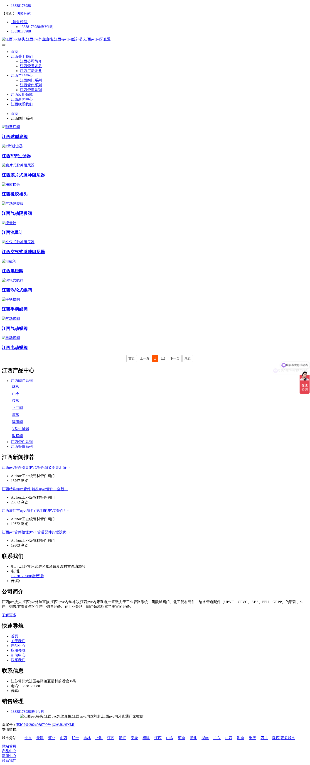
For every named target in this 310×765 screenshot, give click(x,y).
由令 (15, 394)
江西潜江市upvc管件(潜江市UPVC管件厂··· (36, 510)
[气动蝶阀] (11, 319)
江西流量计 (12, 232)
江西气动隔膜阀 (17, 213)
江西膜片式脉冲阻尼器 (23, 175)
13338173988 (21, 5)
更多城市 (287, 738)
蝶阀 (15, 401)
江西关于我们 (22, 56)
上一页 (144, 358)
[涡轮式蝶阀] (13, 280)
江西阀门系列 (31, 80)
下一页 (175, 358)
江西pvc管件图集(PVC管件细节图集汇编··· (36, 467)
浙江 (122, 738)
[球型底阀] (11, 127)
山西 (63, 738)
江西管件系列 (31, 85)
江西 (158, 738)
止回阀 (17, 408)
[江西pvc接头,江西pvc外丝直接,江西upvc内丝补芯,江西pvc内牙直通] (56, 39)
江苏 (110, 738)
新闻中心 (18, 655)
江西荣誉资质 (31, 66)
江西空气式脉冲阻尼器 (23, 251)
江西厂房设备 (31, 71)
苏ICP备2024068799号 (33, 725)
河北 (51, 738)
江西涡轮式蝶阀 (17, 290)
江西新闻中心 (22, 99)
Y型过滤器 (20, 429)
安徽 (134, 738)
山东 (169, 738)
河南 (181, 738)
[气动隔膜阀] (13, 203)
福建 (146, 738)
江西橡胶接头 (15, 194)
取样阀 (17, 436)
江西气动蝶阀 (15, 328)
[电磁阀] (9, 261)
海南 (240, 738)
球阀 (15, 387)
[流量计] (9, 223)
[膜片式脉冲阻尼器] (18, 165)
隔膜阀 (17, 422)
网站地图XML (64, 725)
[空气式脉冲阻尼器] (18, 242)
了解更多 (9, 615)
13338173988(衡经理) (36, 27)
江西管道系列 (31, 90)
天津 (40, 738)
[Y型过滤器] (12, 146)
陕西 (276, 738)
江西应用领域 (22, 95)
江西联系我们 (22, 104)
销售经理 (19, 22)
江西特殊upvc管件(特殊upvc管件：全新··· (35, 489)
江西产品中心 (22, 75)
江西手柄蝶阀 (15, 309)
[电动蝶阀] (11, 338)
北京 (28, 738)
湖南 (205, 738)
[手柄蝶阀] (11, 299)
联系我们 (18, 660)
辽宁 (75, 738)
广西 (228, 738)
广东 (217, 738)
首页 (14, 52)
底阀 (15, 415)
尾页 (188, 358)
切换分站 (23, 13)
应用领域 (18, 650)
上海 (99, 738)
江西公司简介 (31, 61)
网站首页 (9, 746)
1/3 (163, 358)
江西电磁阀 (12, 270)
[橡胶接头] (11, 184)
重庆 (252, 738)
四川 (264, 738)
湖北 (193, 738)
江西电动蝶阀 (15, 347)
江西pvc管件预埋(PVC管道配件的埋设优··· (36, 532)
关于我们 (18, 641)
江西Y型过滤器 (16, 155)
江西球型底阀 (15, 136)
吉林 (87, 738)
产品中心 (18, 646)
